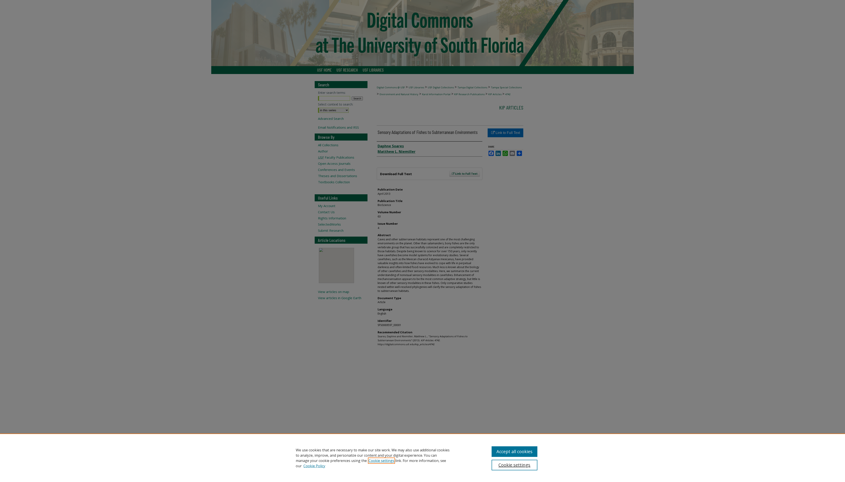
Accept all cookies (514, 451)
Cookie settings (381, 460)
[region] (422, 458)
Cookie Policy (314, 465)
